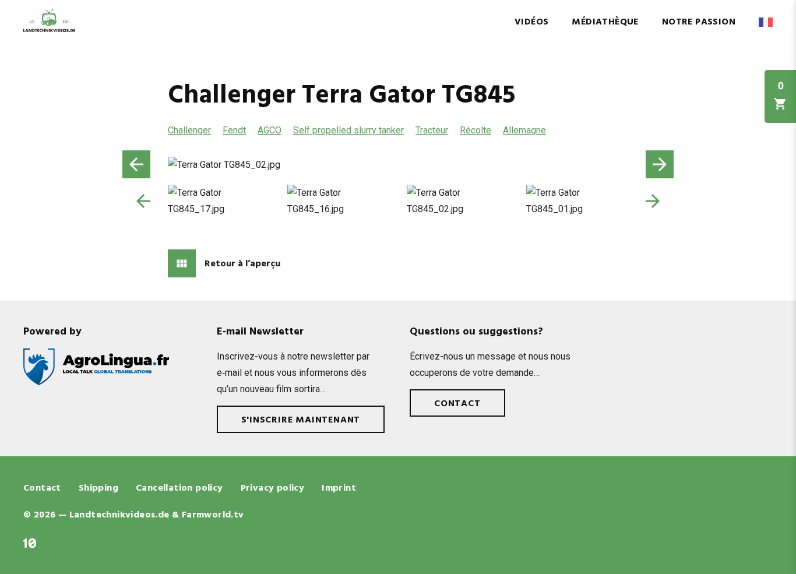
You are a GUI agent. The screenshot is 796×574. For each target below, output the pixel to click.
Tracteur (431, 130)
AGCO (269, 130)
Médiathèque (605, 22)
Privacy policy (273, 488)
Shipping (98, 488)
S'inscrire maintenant (301, 420)
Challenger (189, 130)
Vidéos (531, 22)
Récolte (475, 130)
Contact (457, 403)
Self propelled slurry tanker (348, 130)
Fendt (234, 130)
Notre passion (698, 22)
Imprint (339, 488)
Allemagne (524, 130)
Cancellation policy (179, 488)
